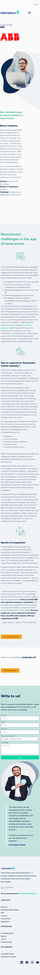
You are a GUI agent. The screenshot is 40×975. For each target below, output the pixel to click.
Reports (4, 936)
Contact (4, 916)
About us (4, 907)
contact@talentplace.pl (28, 893)
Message (5, 742)
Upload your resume (8, 957)
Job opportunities (7, 954)
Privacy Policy (6, 919)
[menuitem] (35, 4)
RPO (2, 913)
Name (3, 715)
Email (3, 722)
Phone (4, 729)
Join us (3, 939)
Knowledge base (7, 933)
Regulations (5, 921)
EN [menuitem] (35, 4)
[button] (29, 12)
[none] (35, 4)
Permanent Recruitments (10, 910)
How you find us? (8, 736)
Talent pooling (6, 942)
